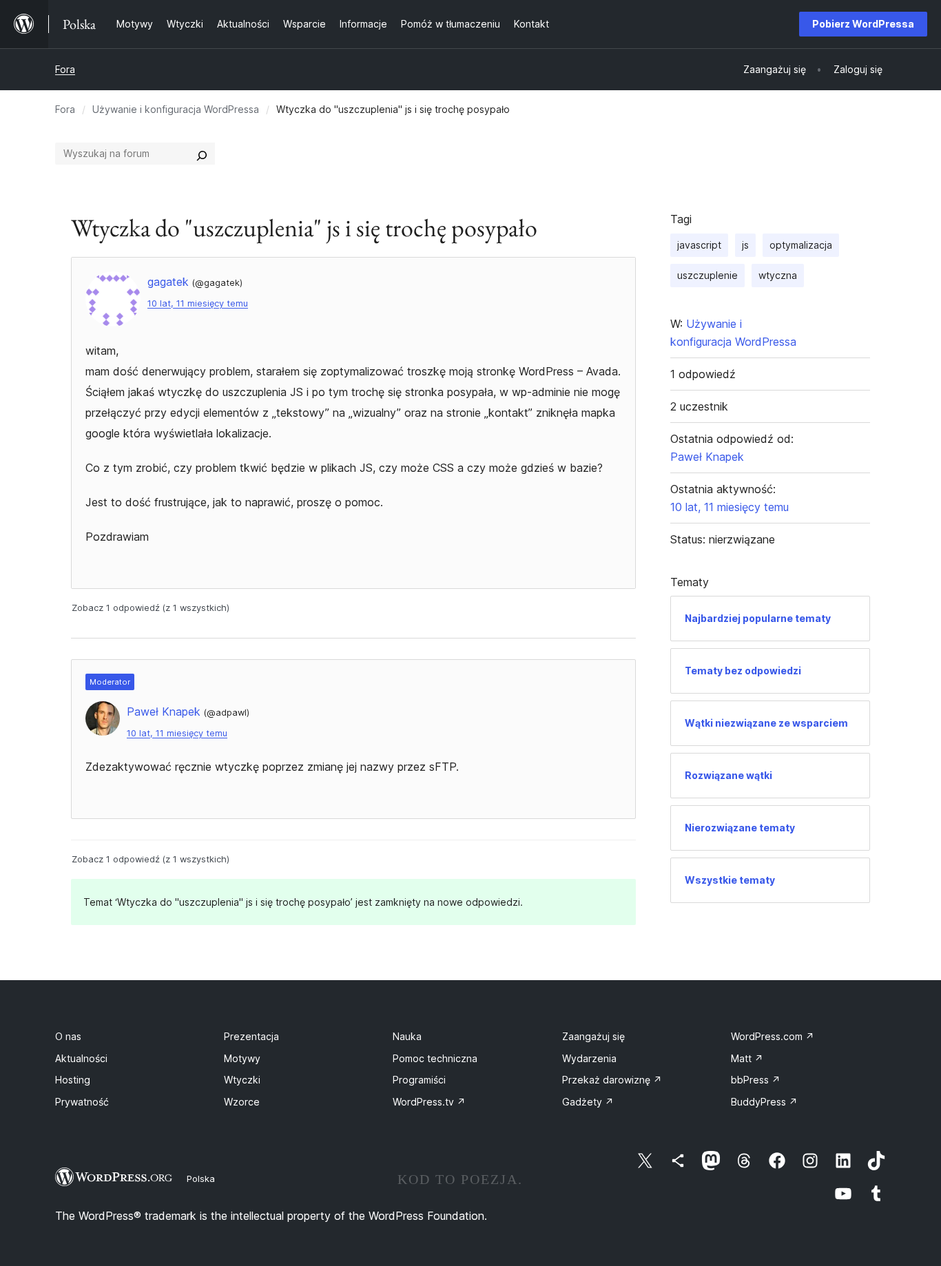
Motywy (242, 1058)
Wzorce (242, 1102)
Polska (201, 1178)
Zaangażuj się (593, 1036)
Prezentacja (251, 1036)
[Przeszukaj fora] (202, 154)
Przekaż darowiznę (612, 1080)
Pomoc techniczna (435, 1058)
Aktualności (81, 1058)
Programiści (419, 1080)
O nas (68, 1036)
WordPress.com (772, 1036)
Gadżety (588, 1102)
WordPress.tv (429, 1102)
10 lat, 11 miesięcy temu (197, 303)
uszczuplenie (707, 275)
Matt (747, 1058)
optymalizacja (800, 245)
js (745, 245)
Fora (65, 69)
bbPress (755, 1080)
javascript (699, 245)
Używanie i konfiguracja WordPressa (175, 109)
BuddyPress (764, 1102)
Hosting (72, 1080)
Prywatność (82, 1102)
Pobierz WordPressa (863, 24)
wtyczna (777, 275)
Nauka (407, 1036)
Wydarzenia (589, 1058)
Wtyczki (242, 1080)
